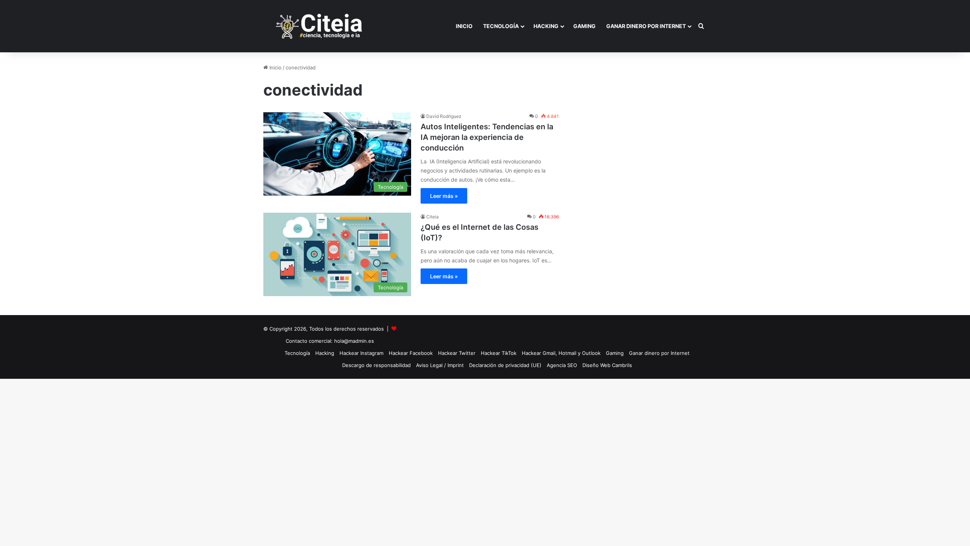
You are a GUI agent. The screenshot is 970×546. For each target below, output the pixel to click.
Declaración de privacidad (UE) (505, 365)
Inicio (464, 26)
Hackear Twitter (457, 353)
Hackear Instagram (361, 353)
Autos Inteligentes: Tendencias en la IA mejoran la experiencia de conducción (487, 137)
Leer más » (444, 196)
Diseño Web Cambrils (607, 365)
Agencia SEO (562, 365)
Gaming (584, 26)
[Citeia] (319, 26)
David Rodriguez (444, 116)
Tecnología (501, 26)
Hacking (546, 26)
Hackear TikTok (498, 353)
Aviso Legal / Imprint (440, 365)
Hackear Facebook (411, 353)
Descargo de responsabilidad (376, 365)
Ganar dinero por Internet (646, 26)
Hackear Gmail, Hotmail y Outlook (561, 353)
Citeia (432, 217)
